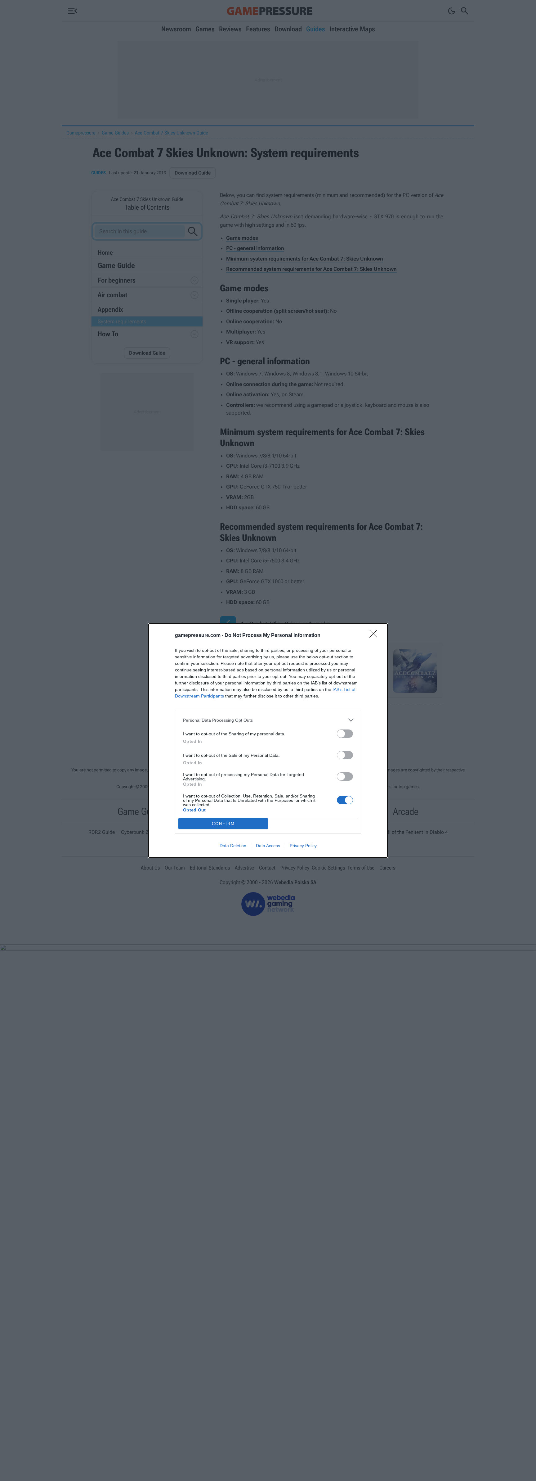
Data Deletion (233, 845)
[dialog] (268, 740)
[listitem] (268, 720)
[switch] (345, 733)
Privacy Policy (303, 845)
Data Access (268, 845)
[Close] (375, 636)
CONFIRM (223, 823)
